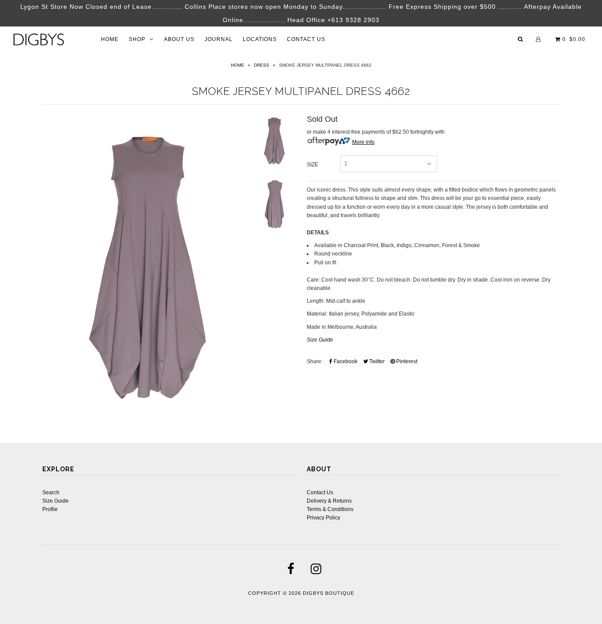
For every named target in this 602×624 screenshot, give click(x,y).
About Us (179, 39)
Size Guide (55, 501)
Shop (137, 39)
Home (110, 39)
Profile (50, 509)
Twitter (376, 361)
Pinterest (406, 361)
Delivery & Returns (329, 501)
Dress (261, 65)
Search (50, 492)
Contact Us (306, 39)
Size (312, 165)
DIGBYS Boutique (328, 593)
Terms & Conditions (330, 509)
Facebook (344, 361)
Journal (218, 39)
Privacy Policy (323, 518)
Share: (315, 361)
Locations (260, 39)
